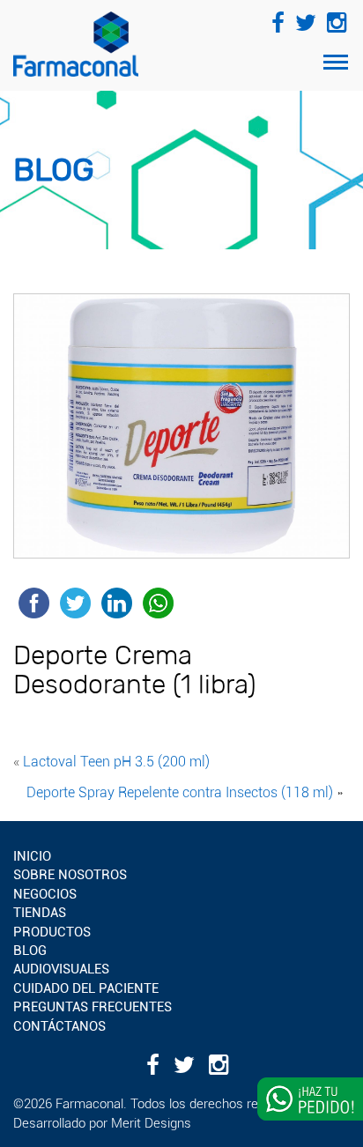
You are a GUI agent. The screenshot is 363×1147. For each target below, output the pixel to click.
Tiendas (39, 913)
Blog (30, 950)
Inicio (32, 856)
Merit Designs (151, 1123)
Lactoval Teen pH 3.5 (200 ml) (116, 761)
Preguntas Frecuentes (92, 1007)
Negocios (45, 894)
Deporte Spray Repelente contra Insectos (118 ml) (179, 792)
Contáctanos (59, 1026)
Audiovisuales (61, 969)
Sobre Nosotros (70, 875)
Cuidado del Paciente (86, 988)
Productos (52, 932)
